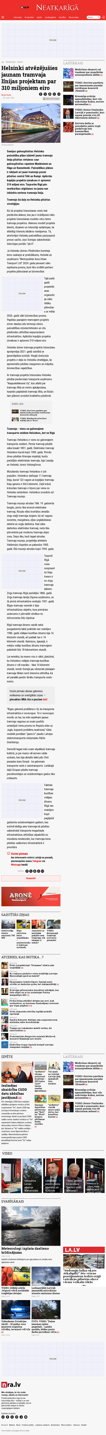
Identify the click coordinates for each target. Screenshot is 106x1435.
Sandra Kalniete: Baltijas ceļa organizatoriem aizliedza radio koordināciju (33, 1021)
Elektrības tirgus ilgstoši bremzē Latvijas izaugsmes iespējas (31, 1045)
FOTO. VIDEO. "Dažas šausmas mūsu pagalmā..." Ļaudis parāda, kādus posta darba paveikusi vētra (44, 1326)
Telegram (37, 861)
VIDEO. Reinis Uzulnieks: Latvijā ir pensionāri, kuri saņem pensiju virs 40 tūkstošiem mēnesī (89, 113)
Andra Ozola (6, 95)
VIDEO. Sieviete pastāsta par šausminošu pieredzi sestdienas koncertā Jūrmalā (35, 412)
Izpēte (39, 17)
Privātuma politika (28, 1425)
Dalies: (21, 871)
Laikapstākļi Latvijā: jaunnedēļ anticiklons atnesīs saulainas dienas (46, 1290)
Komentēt (31, 878)
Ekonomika (74, 17)
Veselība (62, 17)
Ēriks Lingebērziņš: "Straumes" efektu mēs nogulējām (32, 966)
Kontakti (84, 1425)
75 (30, 1006)
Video (7, 1153)
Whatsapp (16, 864)
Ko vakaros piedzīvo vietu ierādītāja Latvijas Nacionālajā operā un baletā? (34, 974)
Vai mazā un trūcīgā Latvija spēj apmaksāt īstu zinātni (54, 1077)
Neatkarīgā (10, 62)
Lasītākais (73, 63)
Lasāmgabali (50, 17)
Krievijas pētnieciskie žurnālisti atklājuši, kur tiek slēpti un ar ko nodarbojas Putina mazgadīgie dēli (34, 992)
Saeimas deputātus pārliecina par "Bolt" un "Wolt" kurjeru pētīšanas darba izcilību (40, 1114)
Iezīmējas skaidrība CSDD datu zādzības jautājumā (14, 1091)
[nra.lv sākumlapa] (25, 7)
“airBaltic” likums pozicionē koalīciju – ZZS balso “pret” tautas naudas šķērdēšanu (40, 1081)
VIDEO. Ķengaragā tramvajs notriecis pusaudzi (52, 935)
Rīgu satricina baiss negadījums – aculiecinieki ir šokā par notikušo (24, 939)
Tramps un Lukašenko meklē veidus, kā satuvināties (30, 1029)
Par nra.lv (4, 1425)
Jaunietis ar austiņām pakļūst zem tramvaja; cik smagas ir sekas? (38, 936)
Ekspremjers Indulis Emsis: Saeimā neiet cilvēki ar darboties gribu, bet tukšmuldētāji (33, 983)
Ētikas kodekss (66, 1425)
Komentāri (29, 17)
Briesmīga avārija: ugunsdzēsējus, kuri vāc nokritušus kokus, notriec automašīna (89, 100)
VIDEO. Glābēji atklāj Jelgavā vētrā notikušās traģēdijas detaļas (15, 1290)
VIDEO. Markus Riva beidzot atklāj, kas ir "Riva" (33, 419)
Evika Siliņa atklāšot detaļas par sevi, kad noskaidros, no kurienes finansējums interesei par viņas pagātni (34, 1003)
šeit (45, 699)
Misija (18, 1425)
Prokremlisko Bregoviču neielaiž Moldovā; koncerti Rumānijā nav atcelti (32, 1037)
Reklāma (12, 1425)
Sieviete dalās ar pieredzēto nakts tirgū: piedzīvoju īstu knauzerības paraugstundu (88, 128)
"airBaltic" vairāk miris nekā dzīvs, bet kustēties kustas (54, 1111)
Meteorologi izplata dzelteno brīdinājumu (25, 1250)
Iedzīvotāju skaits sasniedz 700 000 (8, 934)
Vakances (76, 1425)
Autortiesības (55, 1425)
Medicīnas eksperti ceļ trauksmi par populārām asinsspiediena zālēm (89, 72)
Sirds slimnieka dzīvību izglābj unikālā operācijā (31, 1012)
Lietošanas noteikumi (42, 1425)
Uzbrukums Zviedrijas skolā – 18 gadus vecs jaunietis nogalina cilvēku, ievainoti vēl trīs (15, 1325)
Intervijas (18, 17)
